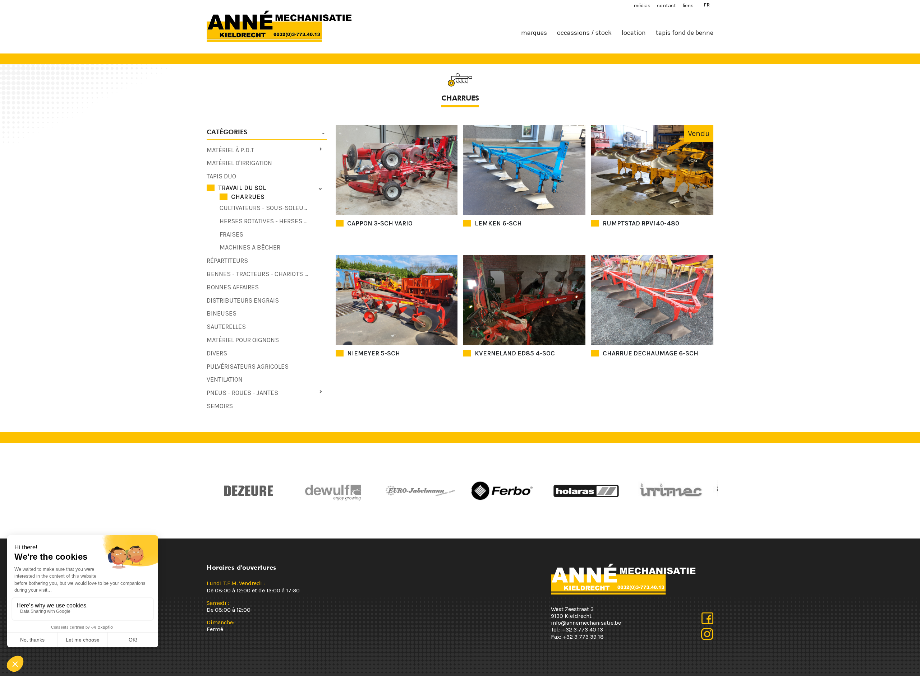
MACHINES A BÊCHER (250, 247)
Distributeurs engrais (243, 300)
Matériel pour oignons (243, 340)
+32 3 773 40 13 (582, 629)
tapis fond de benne (684, 33)
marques (534, 33)
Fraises (231, 234)
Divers (217, 353)
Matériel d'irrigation (239, 163)
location (634, 33)
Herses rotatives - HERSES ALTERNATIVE (273, 221)
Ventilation (225, 379)
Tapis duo (221, 176)
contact (666, 6)
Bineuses (221, 313)
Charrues (247, 197)
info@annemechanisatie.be (586, 622)
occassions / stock (584, 33)
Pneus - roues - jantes (242, 393)
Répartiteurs (227, 261)
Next (469, 490)
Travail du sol (242, 188)
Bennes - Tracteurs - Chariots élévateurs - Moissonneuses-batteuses (267, 274)
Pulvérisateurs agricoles (248, 366)
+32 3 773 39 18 (583, 636)
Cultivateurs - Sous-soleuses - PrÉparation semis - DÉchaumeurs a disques (273, 208)
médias (642, 6)
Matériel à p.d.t (230, 150)
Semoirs (220, 406)
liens (688, 6)
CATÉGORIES (227, 132)
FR (707, 5)
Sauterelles (226, 327)
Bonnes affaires (233, 287)
